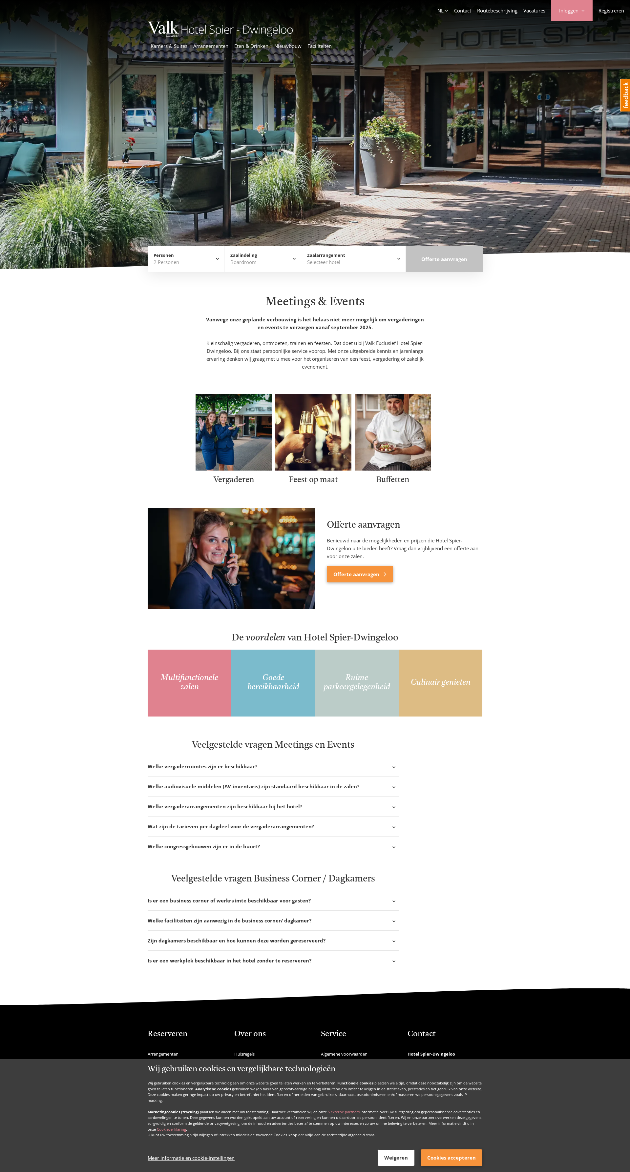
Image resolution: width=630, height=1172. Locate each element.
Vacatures (534, 10)
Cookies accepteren (451, 1157)
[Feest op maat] (313, 468)
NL (440, 10)
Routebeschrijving (497, 10)
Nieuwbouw (288, 46)
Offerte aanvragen (357, 574)
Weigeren (396, 1157)
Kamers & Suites (169, 46)
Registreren (611, 10)
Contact (462, 10)
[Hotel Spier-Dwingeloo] (220, 34)
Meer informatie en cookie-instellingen (191, 1158)
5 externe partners (344, 1111)
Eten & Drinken (251, 46)
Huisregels (244, 1054)
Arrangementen (210, 46)
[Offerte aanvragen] (231, 558)
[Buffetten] (393, 468)
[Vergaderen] (234, 468)
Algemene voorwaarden (344, 1054)
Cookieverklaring (171, 1128)
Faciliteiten (319, 46)
